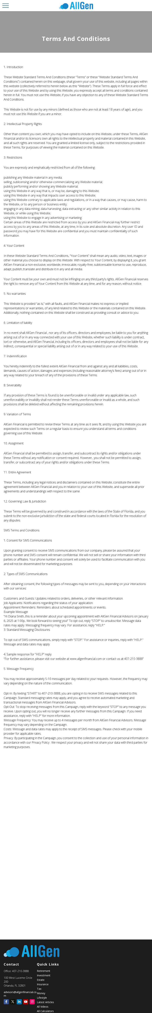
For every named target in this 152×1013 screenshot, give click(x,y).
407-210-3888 (20, 971)
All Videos (42, 1006)
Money (41, 993)
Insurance (43, 984)
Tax (39, 988)
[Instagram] (32, 1001)
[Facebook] (6, 1001)
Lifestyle (42, 997)
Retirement (43, 971)
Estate (40, 980)
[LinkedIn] (19, 1001)
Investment (43, 975)
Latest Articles (45, 1002)
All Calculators (45, 1011)
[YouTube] (25, 1001)
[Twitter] (12, 1001)
